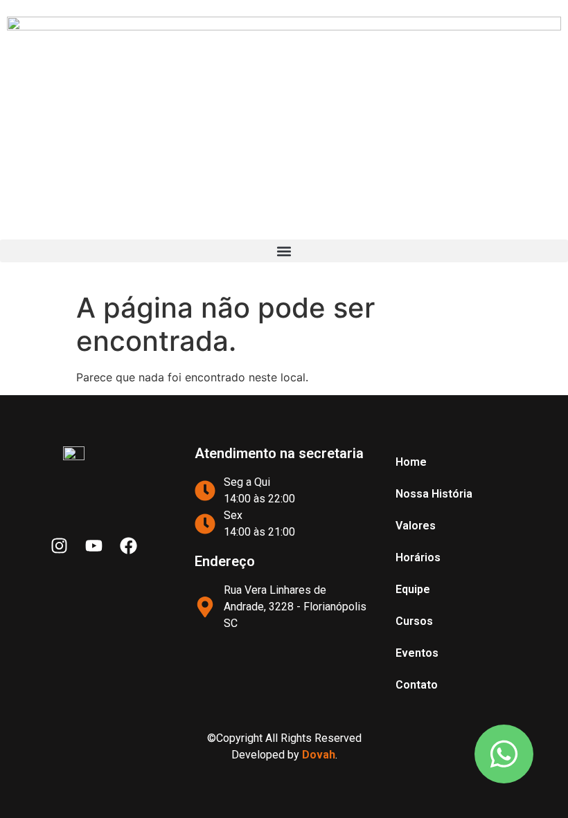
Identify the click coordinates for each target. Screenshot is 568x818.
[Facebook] (128, 546)
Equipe (413, 589)
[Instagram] (59, 546)
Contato (417, 684)
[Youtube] (93, 546)
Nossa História (434, 493)
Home (411, 462)
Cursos (414, 621)
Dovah (318, 754)
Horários (418, 557)
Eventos (417, 653)
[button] (284, 250)
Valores (416, 525)
